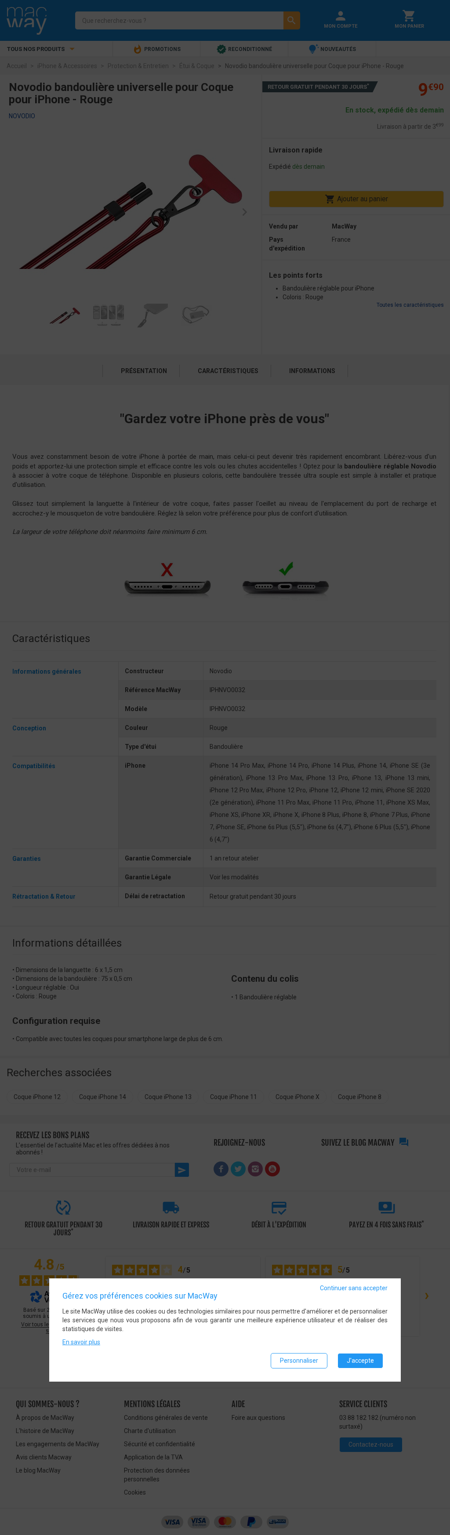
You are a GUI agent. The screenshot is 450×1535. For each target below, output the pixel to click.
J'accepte (360, 1360)
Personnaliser (299, 1360)
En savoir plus (81, 1342)
